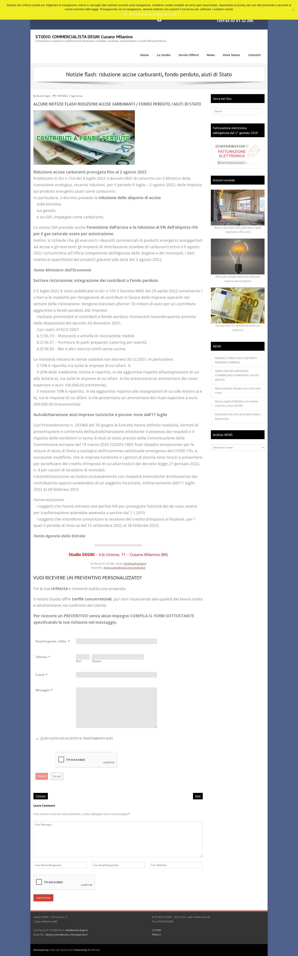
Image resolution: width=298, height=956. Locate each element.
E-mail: (40, 674)
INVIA (41, 776)
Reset (57, 776)
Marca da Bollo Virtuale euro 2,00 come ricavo (237, 391)
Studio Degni (43, 95)
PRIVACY (157, 934)
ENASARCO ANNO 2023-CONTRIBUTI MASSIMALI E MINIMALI (236, 360)
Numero (96, 661)
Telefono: (41, 657)
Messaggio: (42, 690)
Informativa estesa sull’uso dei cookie (152, 14)
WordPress (93, 949)
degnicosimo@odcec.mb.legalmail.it (124, 567)
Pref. (79, 661)
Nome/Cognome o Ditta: (51, 641)
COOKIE (156, 930)
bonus (79, 95)
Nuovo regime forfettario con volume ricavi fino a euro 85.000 (236, 404)
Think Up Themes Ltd (61, 949)
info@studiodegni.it (135, 563)
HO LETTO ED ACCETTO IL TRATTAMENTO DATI (78, 738)
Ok (125, 14)
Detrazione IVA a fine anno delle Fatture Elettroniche (237, 417)
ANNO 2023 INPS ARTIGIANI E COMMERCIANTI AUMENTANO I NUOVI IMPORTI (237, 375)
